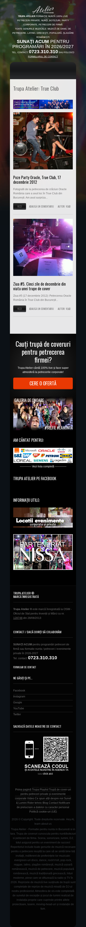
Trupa (35, 789)
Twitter (17, 714)
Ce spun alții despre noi (49, 798)
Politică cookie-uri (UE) (43, 811)
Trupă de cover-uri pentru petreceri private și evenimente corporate (43, 794)
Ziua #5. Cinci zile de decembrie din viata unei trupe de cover (39, 286)
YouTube (18, 708)
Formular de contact (24, 667)
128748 (17, 618)
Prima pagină (23, 789)
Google (17, 702)
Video (30, 798)
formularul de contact (43, 56)
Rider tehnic (34, 802)
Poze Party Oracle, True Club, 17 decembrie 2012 (37, 179)
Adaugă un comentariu (41, 206)
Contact (53, 802)
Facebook (19, 690)
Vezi (19, 206)
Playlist (44, 789)
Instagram (19, 696)
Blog (45, 802)
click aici (48, 773)
